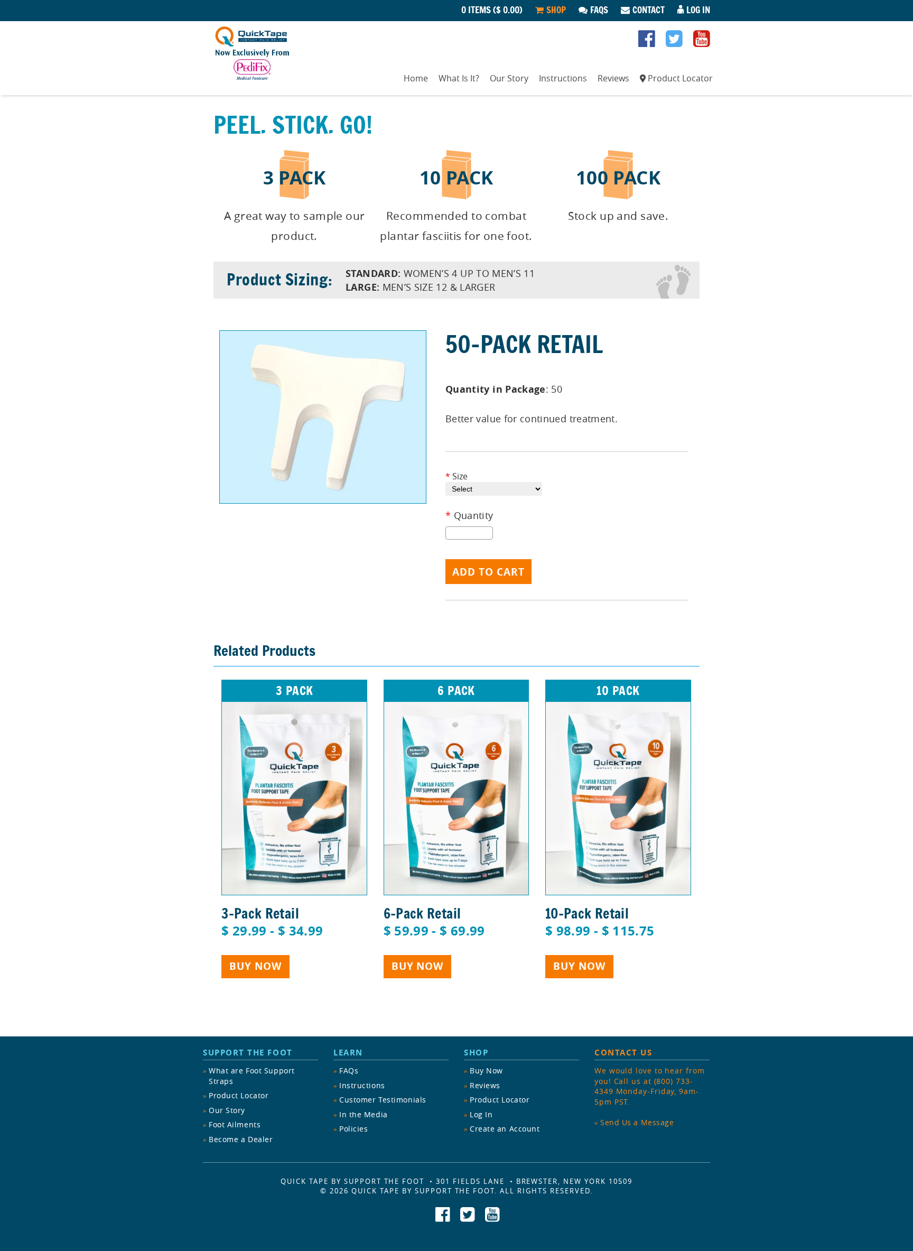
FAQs (599, 10)
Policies (353, 1129)
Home (416, 78)
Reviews (613, 78)
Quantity (469, 515)
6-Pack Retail (422, 913)
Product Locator (680, 78)
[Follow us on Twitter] (674, 42)
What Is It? (459, 78)
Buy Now (255, 966)
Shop (556, 10)
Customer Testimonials (382, 1100)
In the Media (363, 1114)
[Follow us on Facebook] (646, 42)
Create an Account (505, 1129)
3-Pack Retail (260, 913)
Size (456, 476)
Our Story (509, 78)
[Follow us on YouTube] (701, 42)
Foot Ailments (234, 1124)
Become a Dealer (241, 1139)
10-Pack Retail (587, 913)
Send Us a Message (637, 1122)
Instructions (563, 78)
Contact (648, 10)
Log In (698, 10)
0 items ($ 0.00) (492, 10)
